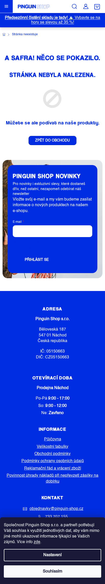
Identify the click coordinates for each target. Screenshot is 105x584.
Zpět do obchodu (52, 140)
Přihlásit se (37, 260)
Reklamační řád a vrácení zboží (52, 468)
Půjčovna (52, 439)
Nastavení (52, 555)
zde (37, 542)
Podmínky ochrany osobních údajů (52, 461)
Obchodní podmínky (52, 454)
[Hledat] (74, 6)
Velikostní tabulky (52, 447)
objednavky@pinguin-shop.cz (56, 509)
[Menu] (6, 6)
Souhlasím (52, 571)
